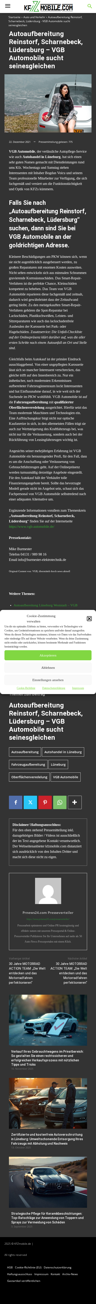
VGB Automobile (65, 777)
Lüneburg (58, 764)
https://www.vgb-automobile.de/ (31, 526)
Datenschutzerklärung (53, 688)
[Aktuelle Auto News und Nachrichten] (48, 6)
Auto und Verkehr (34, 17)
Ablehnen (48, 667)
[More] (75, 802)
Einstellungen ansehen (48, 680)
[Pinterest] (45, 802)
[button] (89, 618)
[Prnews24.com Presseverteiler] (48, 891)
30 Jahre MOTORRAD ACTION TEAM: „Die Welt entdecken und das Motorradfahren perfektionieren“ (27, 973)
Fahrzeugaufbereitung (28, 764)
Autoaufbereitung (25, 752)
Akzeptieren (48, 655)
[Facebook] (15, 802)
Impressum (78, 688)
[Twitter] (30, 802)
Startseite (14, 17)
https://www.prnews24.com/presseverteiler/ (48, 919)
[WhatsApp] (60, 802)
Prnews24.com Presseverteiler (48, 912)
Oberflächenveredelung (29, 777)
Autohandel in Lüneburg (63, 752)
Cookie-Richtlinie (26, 688)
